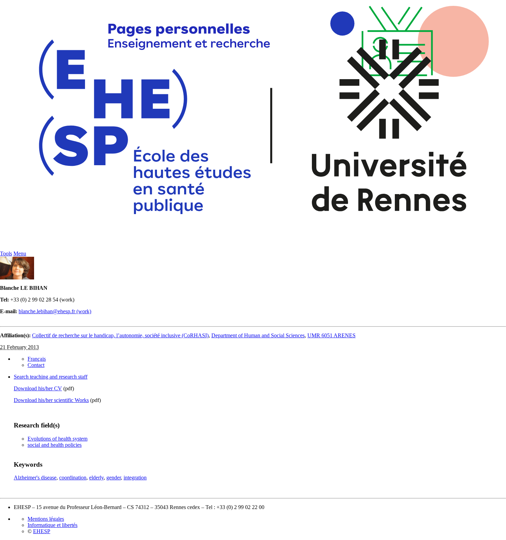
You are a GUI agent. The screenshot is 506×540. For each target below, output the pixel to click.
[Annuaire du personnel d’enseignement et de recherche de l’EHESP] (253, 249)
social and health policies (55, 445)
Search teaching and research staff (50, 377)
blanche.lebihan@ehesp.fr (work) (55, 311)
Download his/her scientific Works (51, 400)
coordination (72, 477)
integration (135, 477)
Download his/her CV (38, 388)
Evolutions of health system (57, 439)
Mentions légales (46, 519)
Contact (36, 365)
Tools (6, 253)
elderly (96, 477)
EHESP (41, 531)
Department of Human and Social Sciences (258, 335)
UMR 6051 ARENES (331, 335)
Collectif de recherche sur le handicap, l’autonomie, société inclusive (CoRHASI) (120, 335)
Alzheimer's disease (35, 477)
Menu (19, 253)
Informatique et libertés (52, 525)
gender (113, 477)
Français (37, 359)
